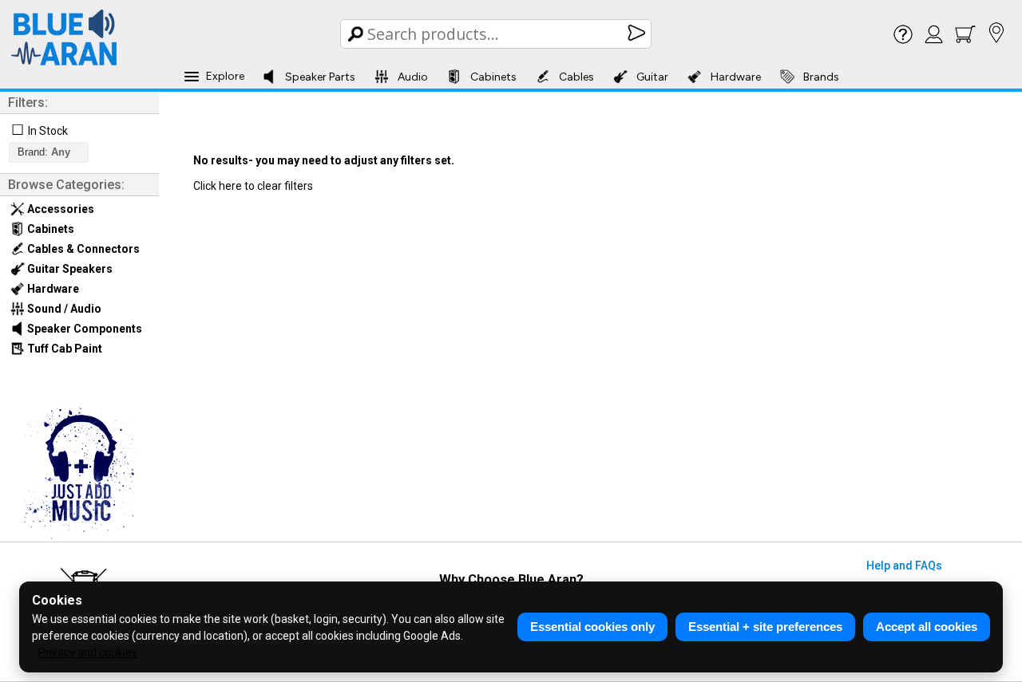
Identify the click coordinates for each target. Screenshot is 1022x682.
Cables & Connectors (82, 248)
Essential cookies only (592, 626)
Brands (821, 77)
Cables (576, 77)
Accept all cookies (926, 626)
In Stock (48, 130)
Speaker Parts (320, 77)
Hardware (736, 77)
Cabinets (493, 77)
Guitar (652, 77)
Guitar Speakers (69, 268)
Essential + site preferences (765, 626)
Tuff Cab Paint (63, 348)
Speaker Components (83, 328)
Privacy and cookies (87, 652)
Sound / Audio (63, 308)
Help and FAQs (904, 565)
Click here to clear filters (253, 185)
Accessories (59, 209)
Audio (413, 77)
